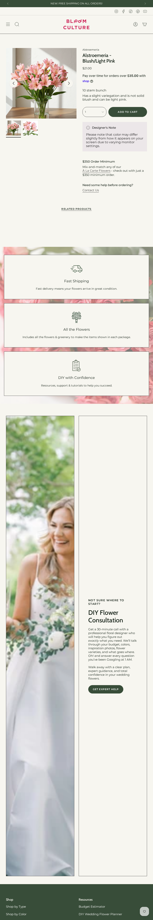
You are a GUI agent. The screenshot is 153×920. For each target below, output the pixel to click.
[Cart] (144, 24)
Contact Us (90, 190)
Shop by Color (16, 914)
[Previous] (8, 3)
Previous (14, 83)
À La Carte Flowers (96, 171)
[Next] (145, 3)
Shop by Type (16, 906)
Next (69, 83)
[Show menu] (8, 24)
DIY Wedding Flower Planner (100, 914)
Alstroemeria (90, 49)
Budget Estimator (92, 906)
